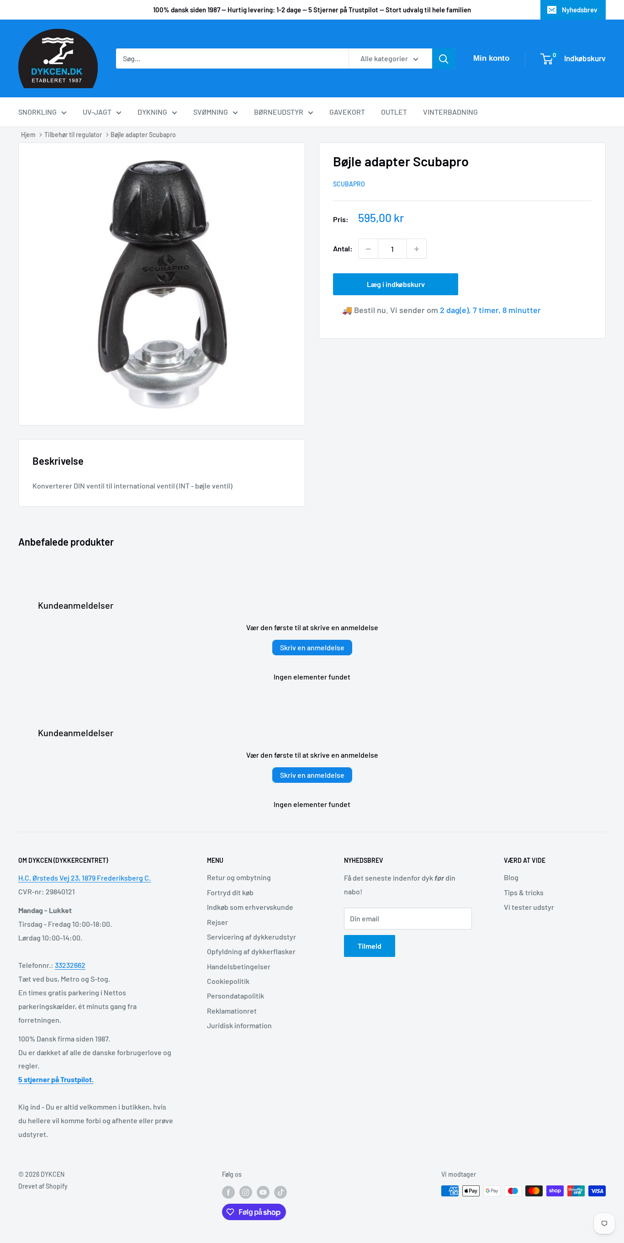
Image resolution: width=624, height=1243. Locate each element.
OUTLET (394, 111)
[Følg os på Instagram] (245, 1191)
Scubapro (349, 184)
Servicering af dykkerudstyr (251, 936)
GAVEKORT (347, 111)
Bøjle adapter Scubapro (143, 134)
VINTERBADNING (450, 111)
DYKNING (152, 111)
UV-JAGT (97, 111)
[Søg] (443, 58)
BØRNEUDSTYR (278, 111)
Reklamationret (232, 1010)
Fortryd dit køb (230, 892)
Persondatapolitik (235, 995)
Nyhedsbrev (580, 9)
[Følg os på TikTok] (280, 1191)
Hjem (28, 134)
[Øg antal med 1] (416, 249)
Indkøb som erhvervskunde (250, 907)
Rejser (217, 922)
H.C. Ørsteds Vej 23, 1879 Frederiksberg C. (84, 877)
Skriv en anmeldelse (312, 647)
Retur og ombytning (239, 877)
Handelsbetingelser (238, 966)
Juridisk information (239, 1025)
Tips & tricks (524, 892)
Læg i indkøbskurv (396, 284)
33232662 (70, 965)
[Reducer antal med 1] (368, 249)
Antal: (343, 248)
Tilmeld (369, 945)
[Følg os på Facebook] (228, 1191)
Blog (511, 877)
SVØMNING (210, 111)
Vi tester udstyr (529, 907)
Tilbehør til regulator (73, 134)
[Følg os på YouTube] (263, 1191)
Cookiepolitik (228, 981)
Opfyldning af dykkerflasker (251, 951)
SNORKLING (37, 111)
